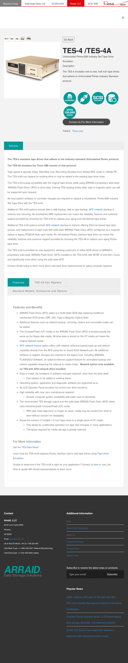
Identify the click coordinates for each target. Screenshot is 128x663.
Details (13, 145)
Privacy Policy (72, 548)
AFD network (96, 209)
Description (68, 65)
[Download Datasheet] (70, 97)
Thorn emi (77, 131)
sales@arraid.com (16, 539)
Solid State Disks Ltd (35, 3)
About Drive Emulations (77, 528)
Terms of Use (72, 555)
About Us (70, 534)
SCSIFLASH (58, 3)
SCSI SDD (93, 3)
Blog (68, 521)
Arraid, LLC (75, 3)
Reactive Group (10, 3)
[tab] (18, 282)
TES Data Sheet (30, 447)
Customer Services (75, 541)
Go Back (68, 39)
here (95, 464)
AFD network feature (31, 345)
